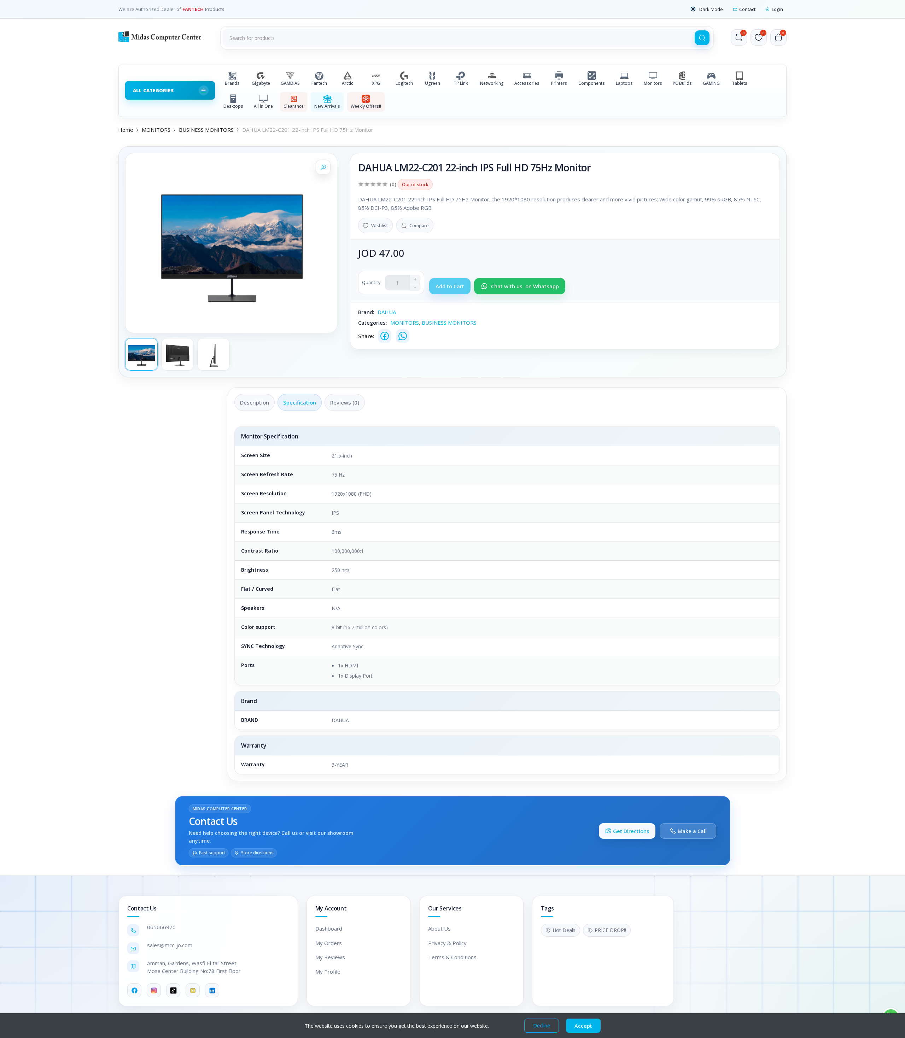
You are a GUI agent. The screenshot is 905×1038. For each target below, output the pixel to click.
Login (777, 9)
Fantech (319, 83)
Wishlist (379, 225)
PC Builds (682, 83)
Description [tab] (254, 402)
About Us (439, 928)
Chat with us (525, 286)
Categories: (372, 322)
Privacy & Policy (447, 942)
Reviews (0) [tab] (344, 402)
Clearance (294, 106)
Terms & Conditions (452, 957)
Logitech (404, 83)
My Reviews (330, 957)
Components (591, 83)
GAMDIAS (290, 83)
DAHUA (387, 311)
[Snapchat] (193, 990)
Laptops (624, 83)
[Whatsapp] (402, 336)
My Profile (327, 971)
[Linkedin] (212, 990)
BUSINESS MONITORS (206, 129)
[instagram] (154, 990)
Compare (419, 225)
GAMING (711, 83)
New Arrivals (327, 106)
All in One (263, 106)
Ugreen (432, 83)
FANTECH (193, 9)
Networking (492, 83)
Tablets (739, 83)
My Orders (328, 942)
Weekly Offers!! (366, 106)
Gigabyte (261, 83)
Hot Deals (564, 930)
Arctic (347, 83)
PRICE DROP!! (610, 930)
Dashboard (328, 928)
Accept (583, 1025)
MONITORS (156, 129)
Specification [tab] (299, 402)
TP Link (461, 83)
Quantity (371, 282)
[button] (706, 9)
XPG (376, 83)
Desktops (233, 106)
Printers (559, 83)
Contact (747, 9)
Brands (232, 83)
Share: (366, 336)
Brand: (366, 311)
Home (125, 129)
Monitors (653, 83)
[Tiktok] (173, 990)
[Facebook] (384, 336)
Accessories (526, 83)
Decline (541, 1025)
